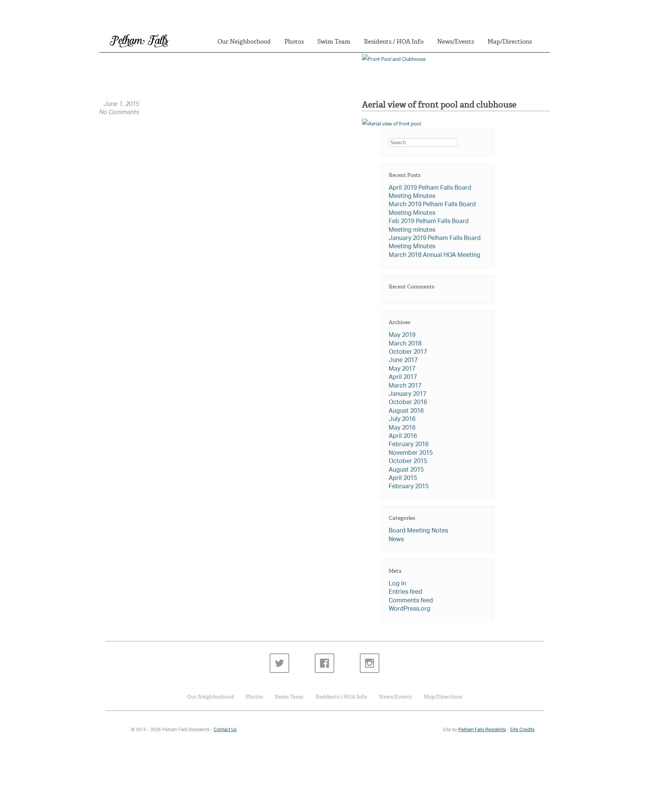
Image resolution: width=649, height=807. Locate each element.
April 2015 (403, 478)
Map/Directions (510, 41)
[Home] (121, 732)
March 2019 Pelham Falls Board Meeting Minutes (432, 209)
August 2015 (406, 470)
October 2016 (408, 403)
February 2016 (409, 445)
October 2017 (408, 352)
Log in (397, 584)
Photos (294, 41)
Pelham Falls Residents (482, 730)
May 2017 (402, 369)
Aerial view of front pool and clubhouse (439, 104)
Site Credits (522, 730)
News (396, 540)
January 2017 (407, 394)
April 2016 (403, 436)
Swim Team (333, 41)
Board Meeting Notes (418, 531)
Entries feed (405, 592)
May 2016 (402, 428)
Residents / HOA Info (394, 41)
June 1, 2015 (121, 105)
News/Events (455, 41)
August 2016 (406, 411)
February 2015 (409, 487)
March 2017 (405, 386)
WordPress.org (409, 609)
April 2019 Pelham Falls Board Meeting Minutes (430, 192)
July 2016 (402, 419)
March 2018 (405, 344)
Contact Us (225, 730)
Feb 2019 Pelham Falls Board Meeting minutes (429, 226)
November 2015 (411, 453)
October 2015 (408, 462)
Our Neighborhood (244, 41)
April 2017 (403, 377)
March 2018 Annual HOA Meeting (434, 255)
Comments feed (411, 601)
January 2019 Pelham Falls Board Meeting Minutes (435, 242)
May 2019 (402, 335)
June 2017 (403, 360)
